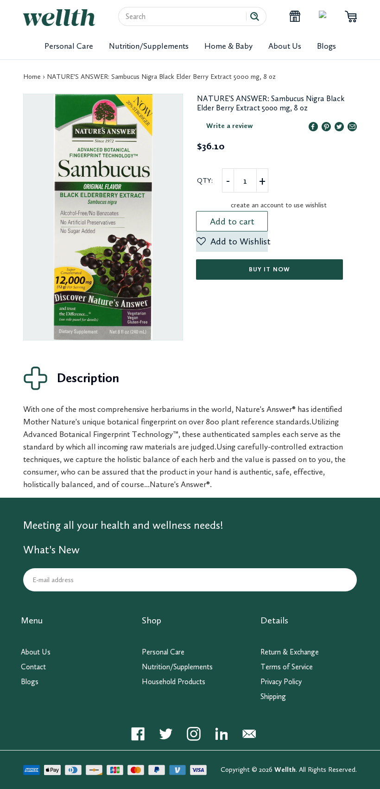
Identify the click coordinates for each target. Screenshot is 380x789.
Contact (33, 666)
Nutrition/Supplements (149, 46)
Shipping (273, 696)
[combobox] (186, 16)
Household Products (173, 681)
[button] (232, 241)
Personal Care (68, 46)
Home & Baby (228, 46)
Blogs (326, 46)
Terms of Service (286, 666)
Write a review (229, 126)
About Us (284, 46)
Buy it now (269, 269)
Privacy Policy (281, 681)
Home (32, 76)
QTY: (205, 180)
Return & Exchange (289, 652)
